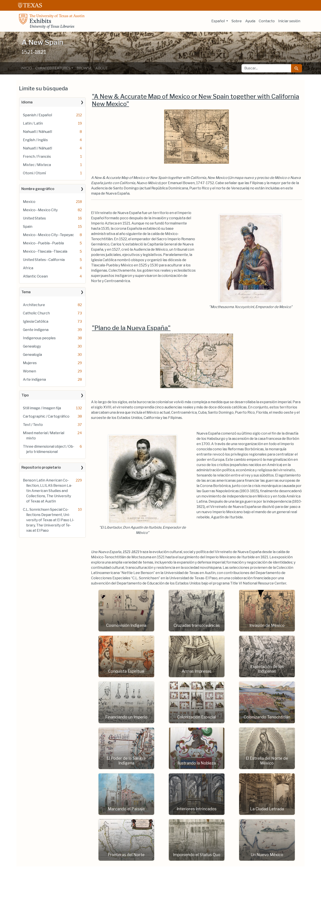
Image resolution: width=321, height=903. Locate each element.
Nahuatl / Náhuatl (37, 132)
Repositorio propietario (41, 467)
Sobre (236, 21)
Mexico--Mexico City (40, 210)
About (101, 68)
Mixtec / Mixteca (37, 165)
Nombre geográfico (37, 189)
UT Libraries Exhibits (52, 21)
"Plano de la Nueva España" (131, 328)
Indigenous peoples (39, 338)
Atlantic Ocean (35, 276)
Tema (26, 292)
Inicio (26, 68)
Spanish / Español (37, 115)
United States (34, 218)
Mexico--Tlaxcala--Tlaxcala (45, 251)
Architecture (34, 305)
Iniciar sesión (289, 21)
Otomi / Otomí (34, 173)
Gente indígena (35, 330)
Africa (28, 268)
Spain (27, 226)
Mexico (29, 202)
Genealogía (32, 355)
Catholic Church (36, 313)
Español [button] (218, 21)
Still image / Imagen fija (42, 408)
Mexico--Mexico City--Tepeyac (48, 235)
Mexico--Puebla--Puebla (43, 243)
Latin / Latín (33, 123)
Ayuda (250, 21)
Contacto (267, 21)
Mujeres (30, 363)
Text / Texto (33, 425)
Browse (84, 68)
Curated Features (53, 68)
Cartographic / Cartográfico (46, 416)
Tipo (25, 395)
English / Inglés (35, 140)
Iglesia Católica (35, 321)
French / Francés (37, 156)
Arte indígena (34, 379)
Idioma (27, 102)
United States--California (44, 260)
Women (29, 371)
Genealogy (32, 346)
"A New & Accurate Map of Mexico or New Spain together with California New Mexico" (195, 100)
